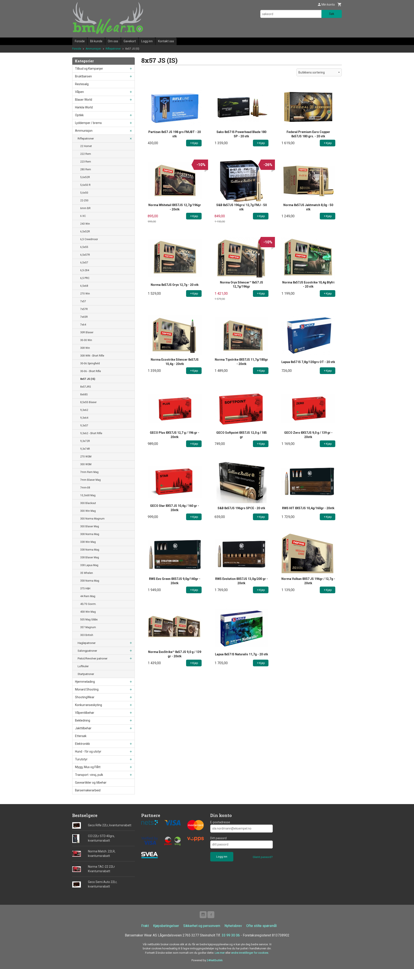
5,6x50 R (85, 184)
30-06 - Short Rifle (90, 371)
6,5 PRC (84, 278)
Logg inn (147, 41)
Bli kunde (96, 41)
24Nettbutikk (215, 960)
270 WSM (85, 456)
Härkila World (84, 107)
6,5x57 (84, 262)
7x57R (84, 309)
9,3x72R (85, 441)
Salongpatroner (87, 650)
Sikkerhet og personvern (201, 926)
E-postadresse (220, 822)
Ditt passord (218, 838)
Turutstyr (81, 759)
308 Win (85, 347)
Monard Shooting (87, 689)
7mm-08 (85, 487)
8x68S (84, 394)
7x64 (83, 324)
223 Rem (85, 161)
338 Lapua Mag (89, 565)
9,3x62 (84, 410)
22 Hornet (86, 146)
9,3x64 (84, 417)
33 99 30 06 (231, 935)
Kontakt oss (166, 41)
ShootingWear (84, 697)
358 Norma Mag (89, 580)
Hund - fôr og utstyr (88, 751)
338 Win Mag (88, 541)
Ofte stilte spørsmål (261, 926)
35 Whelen (86, 573)
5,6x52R (85, 177)
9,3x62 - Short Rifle (91, 433)
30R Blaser (86, 332)
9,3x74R (85, 448)
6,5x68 (84, 285)
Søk (331, 14)
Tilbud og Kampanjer (89, 68)
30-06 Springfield (90, 363)
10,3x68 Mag (88, 495)
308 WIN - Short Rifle (92, 355)
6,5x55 (84, 247)
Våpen (79, 92)
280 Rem (85, 169)
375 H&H (85, 588)
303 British (86, 635)
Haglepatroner (87, 643)
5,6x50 (84, 192)
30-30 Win (86, 340)
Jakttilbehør (83, 728)
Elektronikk (82, 743)
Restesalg (82, 84)
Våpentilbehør (84, 712)
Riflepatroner (86, 138)
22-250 (84, 200)
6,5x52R (85, 231)
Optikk (79, 115)
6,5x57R (85, 254)
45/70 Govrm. (88, 604)
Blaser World (83, 99)
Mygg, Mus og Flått (87, 767)
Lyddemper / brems (88, 123)
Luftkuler (83, 666)
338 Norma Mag (89, 549)
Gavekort (130, 41)
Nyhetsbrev (233, 926)
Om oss (113, 41)
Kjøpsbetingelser (166, 926)
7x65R (84, 316)
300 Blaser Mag (89, 526)
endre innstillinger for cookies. (250, 952)
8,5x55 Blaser (88, 402)
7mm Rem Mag (89, 472)
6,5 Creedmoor (89, 239)
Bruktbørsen (83, 76)
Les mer (220, 952)
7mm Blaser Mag (90, 479)
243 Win (85, 223)
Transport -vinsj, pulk (89, 774)
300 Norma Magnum (92, 518)
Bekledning (82, 720)
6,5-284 (84, 270)
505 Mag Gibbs (89, 619)
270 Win (85, 293)
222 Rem (85, 153)
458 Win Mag (88, 611)
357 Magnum (88, 627)
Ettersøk (80, 736)
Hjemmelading (85, 681)
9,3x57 (84, 425)
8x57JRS (85, 386)
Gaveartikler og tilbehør (91, 782)
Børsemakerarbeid (87, 790)
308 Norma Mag (89, 534)
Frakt (145, 926)
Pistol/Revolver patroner (92, 658)
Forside (80, 41)
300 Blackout (88, 503)
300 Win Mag (88, 510)
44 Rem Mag (87, 596)
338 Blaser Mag (89, 557)
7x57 (83, 301)
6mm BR (85, 208)
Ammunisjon (84, 130)
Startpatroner (86, 674)
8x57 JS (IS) (87, 378)
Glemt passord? (263, 857)
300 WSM (85, 464)
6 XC (83, 216)
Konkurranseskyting (88, 705)
